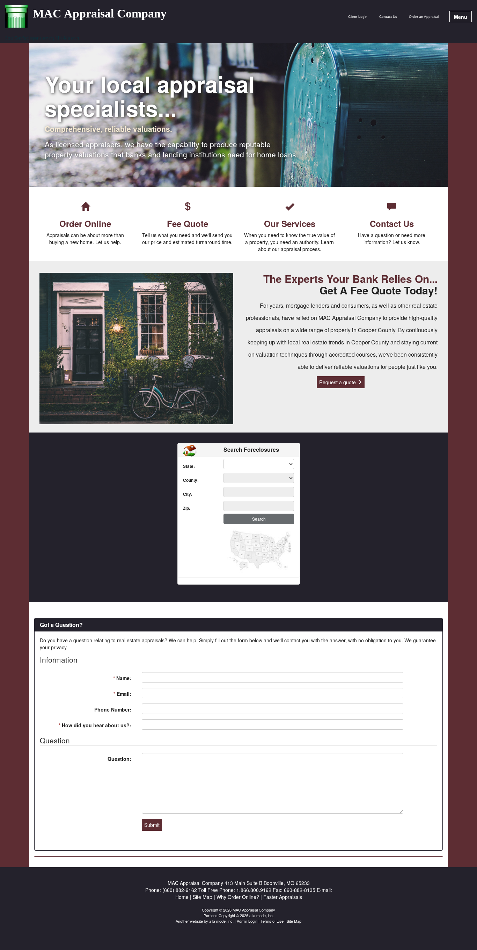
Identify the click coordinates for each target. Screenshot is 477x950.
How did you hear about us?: (95, 725)
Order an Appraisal (424, 17)
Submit (152, 824)
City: (184, 494)
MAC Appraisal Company (100, 14)
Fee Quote (187, 223)
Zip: (184, 508)
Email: (122, 693)
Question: (119, 758)
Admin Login (247, 921)
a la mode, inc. (221, 921)
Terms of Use (272, 921)
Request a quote (338, 382)
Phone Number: (112, 709)
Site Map (294, 921)
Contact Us (388, 17)
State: (184, 466)
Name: (122, 677)
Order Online (85, 223)
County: (184, 480)
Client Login (357, 17)
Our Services (289, 223)
